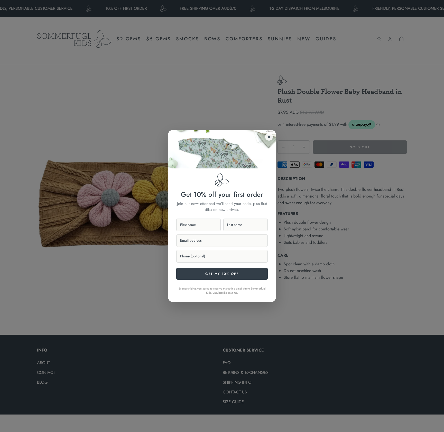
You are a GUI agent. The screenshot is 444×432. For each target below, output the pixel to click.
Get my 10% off (221, 273)
